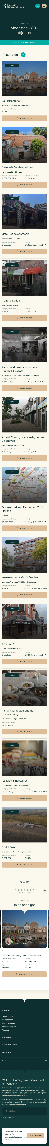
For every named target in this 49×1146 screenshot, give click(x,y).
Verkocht (5, 1030)
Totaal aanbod (8, 1016)
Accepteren (36, 1136)
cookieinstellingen (12, 1137)
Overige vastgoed (9, 1027)
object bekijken (26, 974)
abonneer (9, 1117)
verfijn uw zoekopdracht (24, 42)
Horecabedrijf (7, 1020)
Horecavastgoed (8, 1023)
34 (29, 892)
